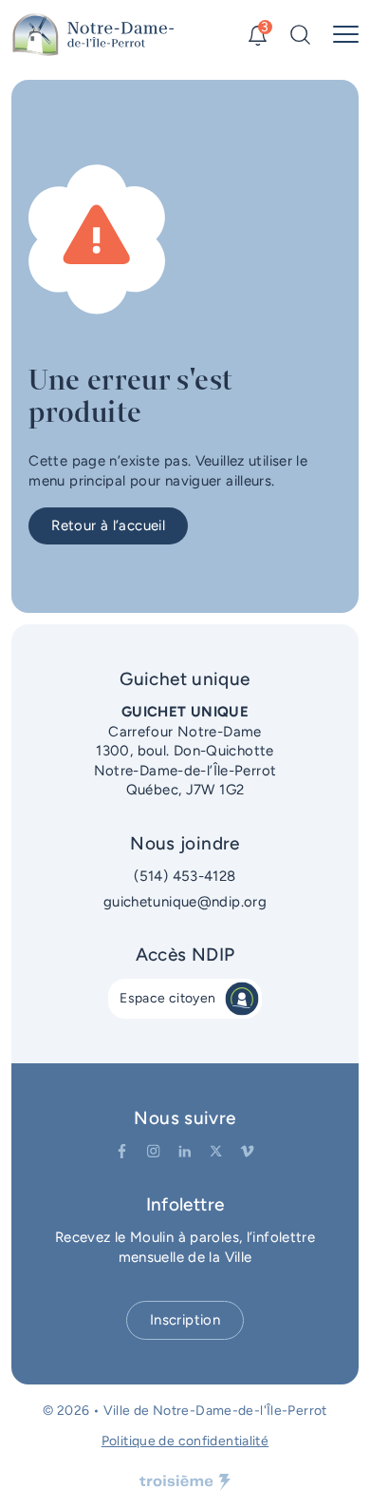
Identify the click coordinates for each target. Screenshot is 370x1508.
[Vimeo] (247, 1151)
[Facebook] (122, 1151)
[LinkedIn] (184, 1151)
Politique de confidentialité (185, 1441)
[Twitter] (216, 1151)
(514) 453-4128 (184, 876)
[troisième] (185, 1482)
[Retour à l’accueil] (93, 34)
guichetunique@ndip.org (185, 901)
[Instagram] (153, 1151)
